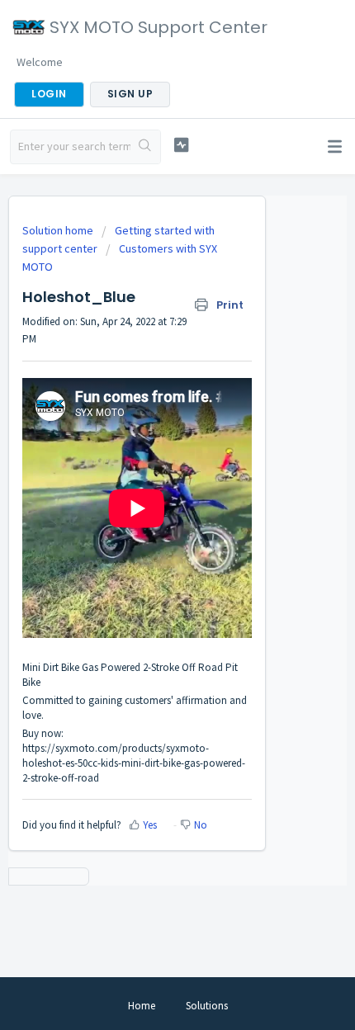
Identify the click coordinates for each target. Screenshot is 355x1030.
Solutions (207, 1006)
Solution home (59, 230)
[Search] (145, 146)
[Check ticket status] (181, 145)
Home (141, 1006)
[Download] (147, 507)
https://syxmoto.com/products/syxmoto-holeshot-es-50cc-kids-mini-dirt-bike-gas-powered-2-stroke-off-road (133, 763)
